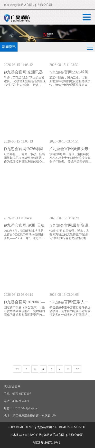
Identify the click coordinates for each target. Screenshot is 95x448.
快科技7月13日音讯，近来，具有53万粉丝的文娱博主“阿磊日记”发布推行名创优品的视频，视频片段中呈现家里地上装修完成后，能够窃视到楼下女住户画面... (69, 240)
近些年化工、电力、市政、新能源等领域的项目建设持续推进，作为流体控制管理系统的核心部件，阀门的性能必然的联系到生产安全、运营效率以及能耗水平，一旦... (24, 163)
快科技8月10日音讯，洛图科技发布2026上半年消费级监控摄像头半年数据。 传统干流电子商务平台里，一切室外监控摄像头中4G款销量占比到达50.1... (70, 161)
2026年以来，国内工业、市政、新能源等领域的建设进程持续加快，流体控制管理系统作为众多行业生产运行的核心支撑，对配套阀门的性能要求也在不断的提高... (69, 87)
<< (17, 369)
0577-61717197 (21, 393)
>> (77, 369)
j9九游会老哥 (74, 435)
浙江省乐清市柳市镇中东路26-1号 (34, 415)
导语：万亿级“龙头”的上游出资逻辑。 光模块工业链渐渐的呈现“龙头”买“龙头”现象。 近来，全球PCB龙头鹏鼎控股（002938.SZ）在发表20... (25, 85)
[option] (47, 33)
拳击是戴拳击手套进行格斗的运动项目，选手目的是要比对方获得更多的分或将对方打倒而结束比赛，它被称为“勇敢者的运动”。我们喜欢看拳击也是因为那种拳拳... (69, 316)
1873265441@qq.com (25, 408)
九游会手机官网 (54, 435)
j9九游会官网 (23, 5)
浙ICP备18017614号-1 (46, 442)
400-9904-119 (20, 401)
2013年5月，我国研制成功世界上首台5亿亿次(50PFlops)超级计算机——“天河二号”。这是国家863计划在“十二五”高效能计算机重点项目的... (25, 238)
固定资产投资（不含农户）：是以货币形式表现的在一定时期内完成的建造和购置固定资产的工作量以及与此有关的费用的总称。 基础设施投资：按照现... (24, 315)
